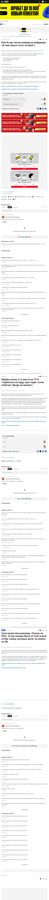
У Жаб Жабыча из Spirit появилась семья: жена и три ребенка (14, 311)
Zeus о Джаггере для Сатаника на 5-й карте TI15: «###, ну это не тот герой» (17, 302)
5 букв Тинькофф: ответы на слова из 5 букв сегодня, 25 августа (15, 803)
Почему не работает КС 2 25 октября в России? (11, 388)
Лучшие (10, 231)
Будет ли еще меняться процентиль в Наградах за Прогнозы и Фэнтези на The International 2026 (22, 553)
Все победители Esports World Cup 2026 (9, 798)
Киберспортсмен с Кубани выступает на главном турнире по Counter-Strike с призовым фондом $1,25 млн (24, 359)
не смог (39, 437)
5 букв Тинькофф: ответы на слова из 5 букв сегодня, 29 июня (14, 874)
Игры (5, 651)
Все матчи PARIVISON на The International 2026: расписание (14, 599)
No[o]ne (8, 418)
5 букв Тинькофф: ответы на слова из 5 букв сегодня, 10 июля (14, 845)
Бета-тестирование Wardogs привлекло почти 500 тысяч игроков (15, 784)
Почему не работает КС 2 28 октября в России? (11, 374)
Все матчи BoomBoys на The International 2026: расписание (14, 623)
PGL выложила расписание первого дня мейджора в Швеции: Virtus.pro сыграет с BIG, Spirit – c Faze (22, 268)
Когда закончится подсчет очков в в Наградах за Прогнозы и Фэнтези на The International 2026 (21, 548)
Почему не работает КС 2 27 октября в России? (11, 379)
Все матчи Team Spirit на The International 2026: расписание (14, 604)
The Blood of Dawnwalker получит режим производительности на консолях (17, 818)
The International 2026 (6, 441)
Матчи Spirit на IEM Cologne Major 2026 (9, 350)
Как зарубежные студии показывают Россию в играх (13, 692)
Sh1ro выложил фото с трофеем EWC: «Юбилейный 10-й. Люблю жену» (16, 307)
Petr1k (12, 50)
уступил (25, 437)
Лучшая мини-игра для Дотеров (12, 241)
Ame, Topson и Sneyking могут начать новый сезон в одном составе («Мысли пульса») (19, 570)
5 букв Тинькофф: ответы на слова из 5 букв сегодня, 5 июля (14, 864)
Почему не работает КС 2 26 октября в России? (11, 384)
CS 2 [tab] (1, 24)
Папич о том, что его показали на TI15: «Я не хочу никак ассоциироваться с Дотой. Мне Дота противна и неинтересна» (23, 538)
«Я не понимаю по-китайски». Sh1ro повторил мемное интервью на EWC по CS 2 (18, 327)
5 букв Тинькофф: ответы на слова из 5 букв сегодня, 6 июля (14, 859)
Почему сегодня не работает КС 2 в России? (10, 369)
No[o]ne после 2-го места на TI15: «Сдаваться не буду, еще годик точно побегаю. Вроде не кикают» (25, 397)
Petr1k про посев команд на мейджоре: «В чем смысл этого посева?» (20, 36)
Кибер (2, 36)
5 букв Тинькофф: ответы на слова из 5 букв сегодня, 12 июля (14, 840)
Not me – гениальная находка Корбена (10, 450)
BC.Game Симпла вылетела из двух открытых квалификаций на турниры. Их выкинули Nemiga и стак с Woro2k (23, 317)
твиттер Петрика (8, 217)
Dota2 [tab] (4, 24)
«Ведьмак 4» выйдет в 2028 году (8, 813)
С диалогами (43, 231)
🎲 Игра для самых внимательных (8, 575)
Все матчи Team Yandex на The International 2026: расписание (14, 608)
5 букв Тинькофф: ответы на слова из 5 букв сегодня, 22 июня (14, 879)
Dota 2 (5, 397)
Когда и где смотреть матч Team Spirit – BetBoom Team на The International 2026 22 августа (20, 628)
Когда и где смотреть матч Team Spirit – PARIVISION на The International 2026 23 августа (20, 613)
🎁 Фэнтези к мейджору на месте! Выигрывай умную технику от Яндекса (17, 355)
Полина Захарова (10, 482)
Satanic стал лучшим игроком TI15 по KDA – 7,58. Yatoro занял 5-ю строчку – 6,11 (18, 543)
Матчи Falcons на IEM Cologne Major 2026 (10, 345)
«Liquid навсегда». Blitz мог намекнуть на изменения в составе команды (16, 558)
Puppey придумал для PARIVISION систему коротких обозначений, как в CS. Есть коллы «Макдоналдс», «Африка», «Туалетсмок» (23, 587)
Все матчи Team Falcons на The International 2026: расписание (14, 633)
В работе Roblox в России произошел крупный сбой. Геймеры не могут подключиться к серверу (21, 789)
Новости (7, 36)
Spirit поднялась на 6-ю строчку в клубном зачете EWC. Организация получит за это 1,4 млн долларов (23, 323)
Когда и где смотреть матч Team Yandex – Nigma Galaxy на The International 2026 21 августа (20, 637)
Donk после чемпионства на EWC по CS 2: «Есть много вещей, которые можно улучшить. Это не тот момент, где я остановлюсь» (22, 333)
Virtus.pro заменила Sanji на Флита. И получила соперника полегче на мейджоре (20, 86)
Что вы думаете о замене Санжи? (13, 93)
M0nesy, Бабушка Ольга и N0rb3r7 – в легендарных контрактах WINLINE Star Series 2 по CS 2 (21, 364)
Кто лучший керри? (8, 460)
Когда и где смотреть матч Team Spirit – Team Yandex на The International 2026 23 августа (20, 618)
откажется (3, 685)
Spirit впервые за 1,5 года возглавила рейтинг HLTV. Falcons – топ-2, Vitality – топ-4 (19, 284)
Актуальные (15, 231)
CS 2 (5, 36)
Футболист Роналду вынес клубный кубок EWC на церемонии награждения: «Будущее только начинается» (24, 808)
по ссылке (18, 442)
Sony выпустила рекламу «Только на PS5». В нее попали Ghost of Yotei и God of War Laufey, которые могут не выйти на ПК (29, 651)
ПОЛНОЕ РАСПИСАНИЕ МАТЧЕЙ (24, 34)
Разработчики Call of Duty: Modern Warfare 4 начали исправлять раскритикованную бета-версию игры (23, 823)
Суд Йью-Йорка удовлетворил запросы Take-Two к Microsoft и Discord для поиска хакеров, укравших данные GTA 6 (23, 828)
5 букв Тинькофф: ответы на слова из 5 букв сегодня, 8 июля (14, 855)
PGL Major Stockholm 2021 (37, 50)
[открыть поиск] (39, 1)
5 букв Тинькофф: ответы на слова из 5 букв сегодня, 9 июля (14, 850)
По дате (3, 231)
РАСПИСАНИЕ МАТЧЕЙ (4, 21)
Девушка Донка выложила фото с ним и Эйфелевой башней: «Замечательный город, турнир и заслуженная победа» (24, 296)
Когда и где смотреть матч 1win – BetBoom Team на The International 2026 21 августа (19, 642)
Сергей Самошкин (10, 216)
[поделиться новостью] (46, 39)
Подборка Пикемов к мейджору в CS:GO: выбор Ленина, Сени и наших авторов (19, 89)
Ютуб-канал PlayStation (9, 729)
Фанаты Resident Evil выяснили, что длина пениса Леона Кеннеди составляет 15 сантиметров (21, 793)
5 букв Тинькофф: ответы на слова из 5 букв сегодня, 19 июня (14, 884)
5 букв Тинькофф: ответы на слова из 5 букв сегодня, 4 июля (14, 869)
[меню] (46, 1)
